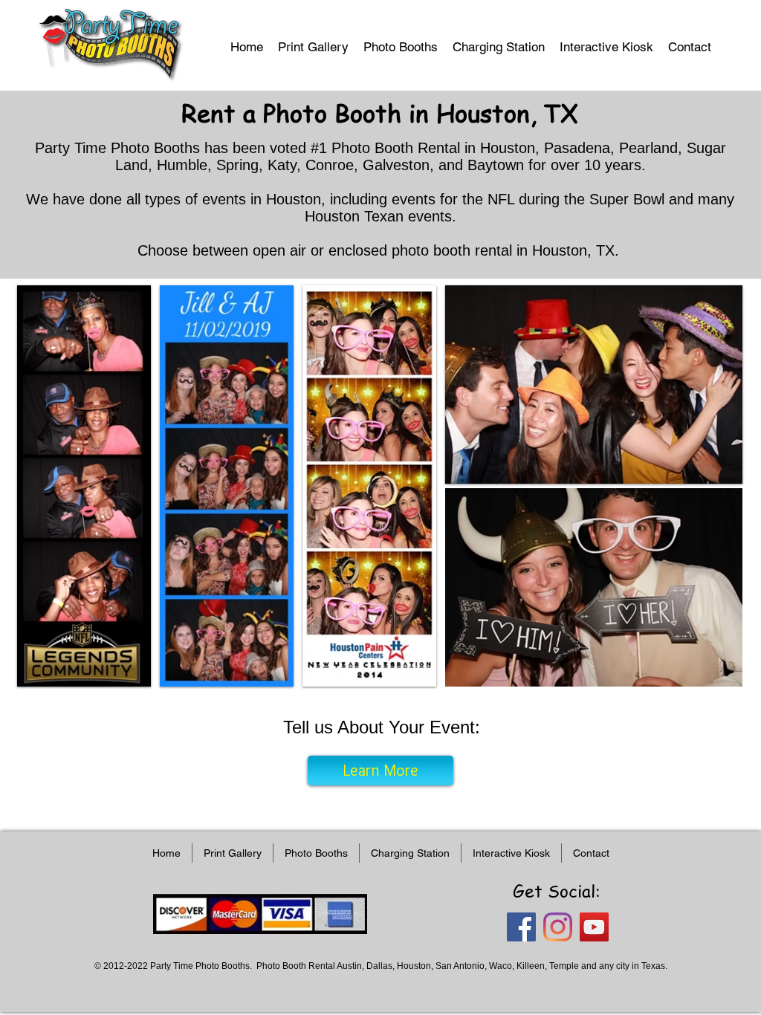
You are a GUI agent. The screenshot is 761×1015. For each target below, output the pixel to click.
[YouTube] (594, 926)
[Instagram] (557, 926)
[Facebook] (521, 926)
